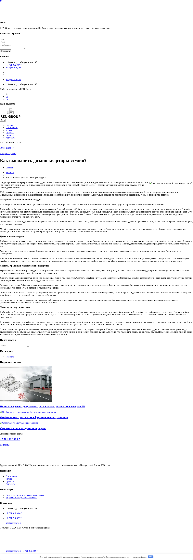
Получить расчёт (8, 153)
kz (7, 96)
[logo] (10, 546)
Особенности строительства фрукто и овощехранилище (34, 417)
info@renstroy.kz (13, 67)
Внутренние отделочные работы (21, 497)
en (7, 99)
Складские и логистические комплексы (25, 495)
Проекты (10, 132)
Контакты (10, 138)
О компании (12, 127)
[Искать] (28, 346)
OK (150, 557)
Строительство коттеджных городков (23, 428)
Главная (9, 125)
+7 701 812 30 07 (14, 65)
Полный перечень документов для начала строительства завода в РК (42, 406)
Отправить (5, 51)
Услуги (9, 130)
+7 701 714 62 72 (14, 518)
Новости (10, 135)
